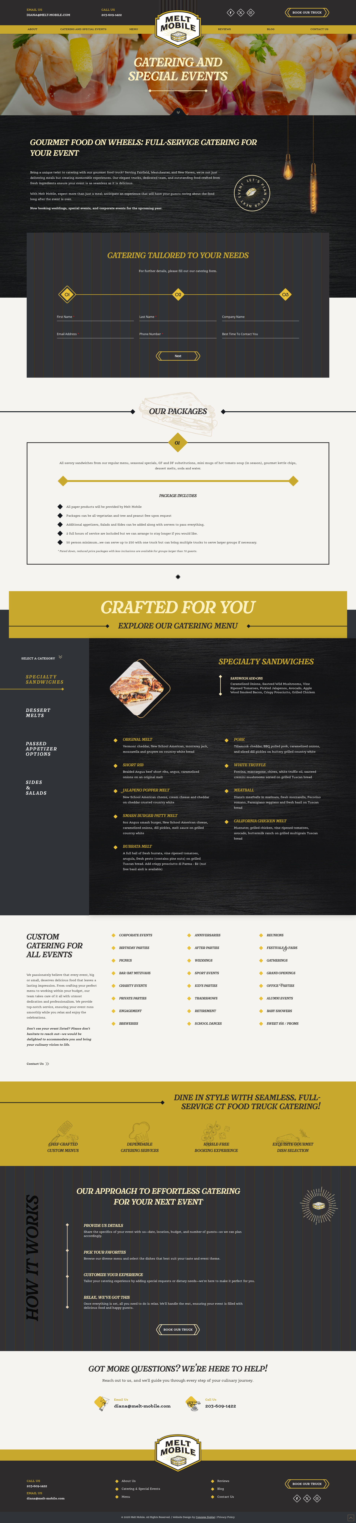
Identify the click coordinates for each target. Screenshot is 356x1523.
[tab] (67, 295)
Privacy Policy (226, 1517)
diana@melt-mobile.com (142, 1406)
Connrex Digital (205, 1517)
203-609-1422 (220, 1406)
